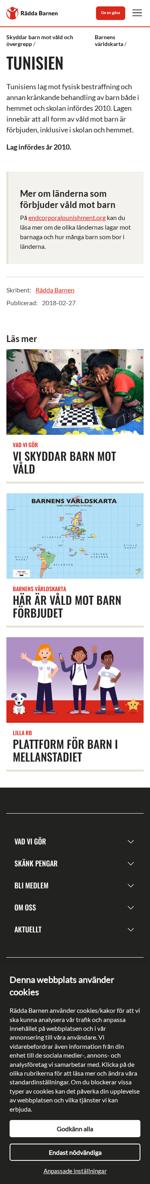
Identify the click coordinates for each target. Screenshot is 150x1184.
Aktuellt (28, 929)
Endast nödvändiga (75, 1152)
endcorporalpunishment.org (67, 217)
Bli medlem (31, 885)
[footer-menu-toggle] (131, 841)
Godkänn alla (75, 1128)
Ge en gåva (110, 12)
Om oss (25, 907)
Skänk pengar (36, 863)
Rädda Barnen (55, 290)
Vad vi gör (30, 841)
